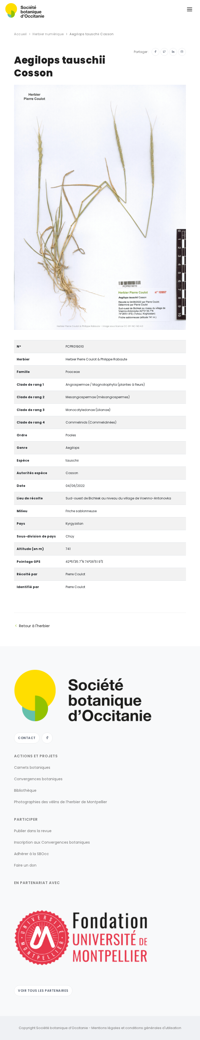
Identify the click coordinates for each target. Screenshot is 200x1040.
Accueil (20, 34)
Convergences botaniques (38, 779)
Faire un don (25, 865)
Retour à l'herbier (34, 625)
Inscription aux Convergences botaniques (52, 842)
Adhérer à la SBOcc (31, 853)
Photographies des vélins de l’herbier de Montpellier (60, 802)
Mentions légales (105, 1027)
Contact (27, 738)
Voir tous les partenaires (43, 990)
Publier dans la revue (33, 830)
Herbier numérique (48, 34)
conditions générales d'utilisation (153, 1027)
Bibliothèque (25, 790)
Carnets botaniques (32, 767)
